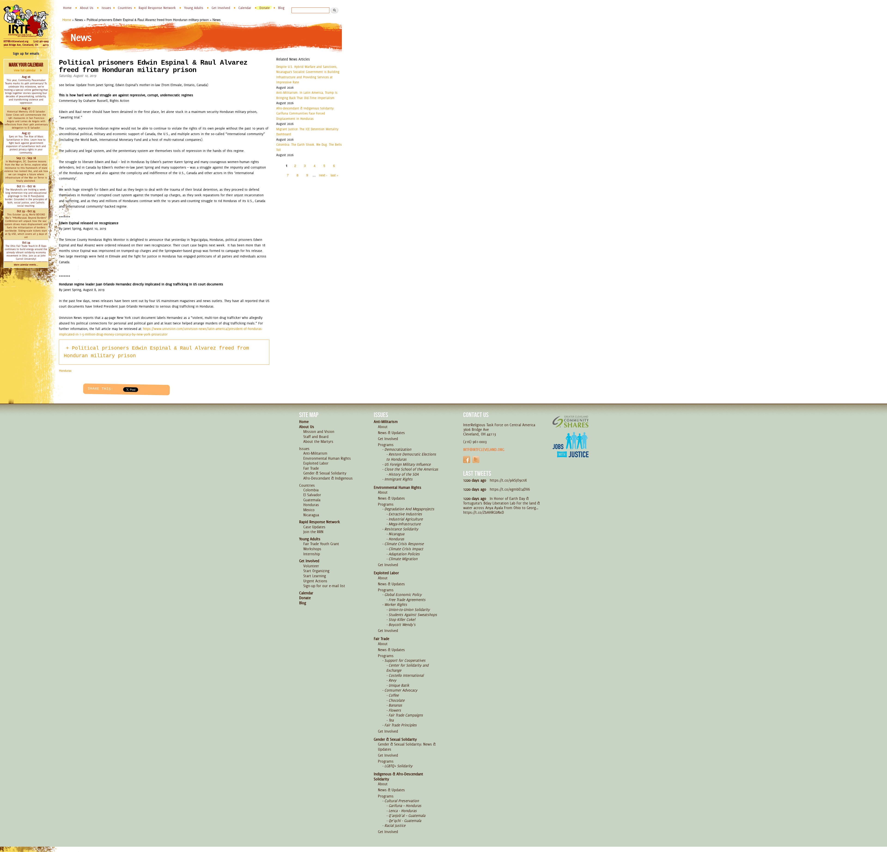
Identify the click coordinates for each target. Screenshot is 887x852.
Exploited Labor (315, 463)
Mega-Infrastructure (405, 524)
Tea (391, 720)
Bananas (395, 705)
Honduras (65, 370)
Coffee (394, 695)
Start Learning (314, 576)
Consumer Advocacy (400, 690)
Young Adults (193, 8)
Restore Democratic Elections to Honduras (411, 457)
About (383, 426)
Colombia (311, 490)
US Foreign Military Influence (407, 464)
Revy (392, 680)
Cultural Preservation (401, 800)
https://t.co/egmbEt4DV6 (510, 489)
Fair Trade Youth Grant (321, 543)
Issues (106, 7)
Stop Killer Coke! (402, 619)
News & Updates (391, 432)
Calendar (244, 8)
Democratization (397, 449)
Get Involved (221, 8)
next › (323, 175)
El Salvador (312, 494)
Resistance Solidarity (401, 529)
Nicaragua (311, 515)
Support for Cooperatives (404, 660)
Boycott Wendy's (402, 624)
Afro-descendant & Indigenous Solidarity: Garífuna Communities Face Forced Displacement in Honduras (305, 113)
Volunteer (311, 566)
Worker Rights (395, 604)
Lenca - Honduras (403, 810)
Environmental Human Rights (327, 458)
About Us (86, 8)
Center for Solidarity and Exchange (407, 668)
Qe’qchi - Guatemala (405, 820)
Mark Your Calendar (26, 67)
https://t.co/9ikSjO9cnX (508, 480)
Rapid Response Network (157, 8)
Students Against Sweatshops (413, 614)
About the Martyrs (318, 441)
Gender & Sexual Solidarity (324, 473)
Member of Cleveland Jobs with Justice (571, 450)
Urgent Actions (315, 581)
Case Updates (314, 527)
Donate (264, 8)
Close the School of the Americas (411, 469)
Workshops (312, 549)
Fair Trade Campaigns (406, 715)
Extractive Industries (405, 514)
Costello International (406, 675)
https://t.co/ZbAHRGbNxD (483, 512)
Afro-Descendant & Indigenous (328, 478)
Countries (125, 7)
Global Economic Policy (403, 594)
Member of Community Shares (571, 421)
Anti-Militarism (315, 453)
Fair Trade (311, 468)
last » (334, 175)
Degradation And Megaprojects (409, 509)
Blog (281, 8)
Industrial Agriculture (406, 519)
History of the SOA (404, 474)
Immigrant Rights (398, 479)
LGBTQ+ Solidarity (398, 766)
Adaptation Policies (404, 554)
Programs (386, 444)
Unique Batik (399, 685)
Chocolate (396, 700)
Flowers (395, 710)
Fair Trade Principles (400, 725)
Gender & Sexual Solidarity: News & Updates (407, 747)
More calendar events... (26, 264)
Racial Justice (394, 825)
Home (67, 8)
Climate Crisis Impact (406, 549)
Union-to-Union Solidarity (409, 609)
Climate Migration (403, 558)
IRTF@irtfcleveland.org (15, 41)
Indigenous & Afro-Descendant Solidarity (398, 776)
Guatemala (311, 500)
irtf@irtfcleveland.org (483, 449)
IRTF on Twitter (475, 459)
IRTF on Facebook (466, 459)
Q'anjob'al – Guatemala (407, 815)
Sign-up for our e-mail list (324, 585)
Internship (311, 554)
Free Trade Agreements (407, 599)
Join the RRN (313, 531)
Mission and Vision (318, 431)
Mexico (309, 510)
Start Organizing (316, 570)
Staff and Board (315, 436)
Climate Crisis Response (404, 543)
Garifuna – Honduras (405, 805)
